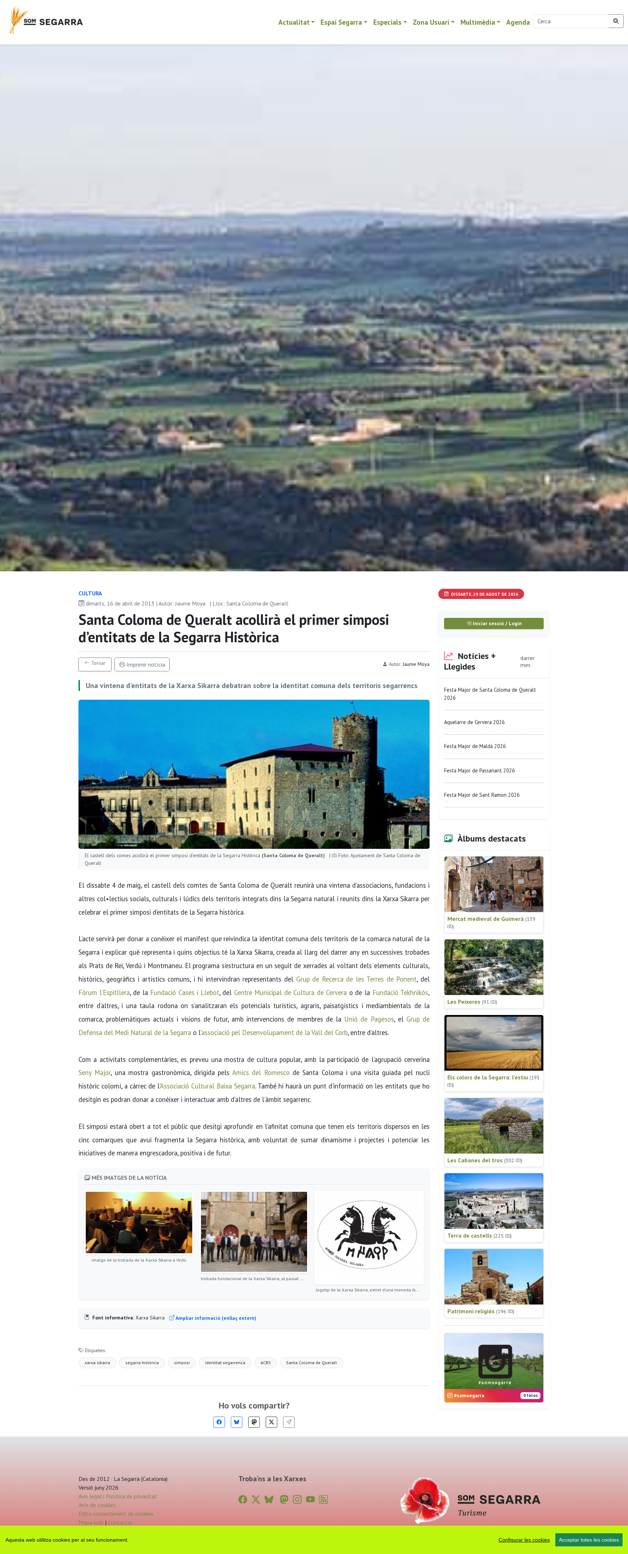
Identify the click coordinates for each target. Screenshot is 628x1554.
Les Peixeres (472, 1001)
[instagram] (297, 1499)
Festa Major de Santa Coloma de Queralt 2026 (490, 693)
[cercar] (616, 21)
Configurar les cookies (524, 1540)
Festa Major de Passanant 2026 (479, 770)
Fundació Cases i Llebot (184, 992)
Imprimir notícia (145, 664)
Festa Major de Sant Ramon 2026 (482, 794)
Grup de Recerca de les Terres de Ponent (356, 979)
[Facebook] (219, 1422)
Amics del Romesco (261, 1072)
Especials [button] (387, 22)
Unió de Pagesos (369, 1019)
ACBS (266, 1362)
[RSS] (323, 1499)
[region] (314, 1540)
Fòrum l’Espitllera (104, 992)
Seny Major (94, 1072)
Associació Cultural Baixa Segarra (207, 1086)
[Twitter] (271, 1422)
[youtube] (310, 1499)
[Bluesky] (236, 1422)
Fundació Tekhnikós (400, 992)
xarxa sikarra (97, 1362)
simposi (182, 1362)
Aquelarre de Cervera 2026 (474, 722)
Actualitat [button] (294, 22)
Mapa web (91, 1522)
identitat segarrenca (225, 1362)
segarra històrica (142, 1362)
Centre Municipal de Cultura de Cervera (290, 992)
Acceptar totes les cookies (589, 1540)
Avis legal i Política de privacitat (117, 1496)
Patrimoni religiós (480, 1311)
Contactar (120, 1522)
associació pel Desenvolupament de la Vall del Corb (274, 1032)
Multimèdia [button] (477, 22)
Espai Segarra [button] (341, 22)
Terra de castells (479, 1235)
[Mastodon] (254, 1422)
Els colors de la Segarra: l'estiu (493, 1081)
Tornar (97, 663)
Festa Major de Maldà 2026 (475, 746)
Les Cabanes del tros (484, 1160)
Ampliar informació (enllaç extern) (215, 1318)
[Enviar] (289, 1422)
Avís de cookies (97, 1505)
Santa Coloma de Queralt (311, 1362)
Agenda (518, 22)
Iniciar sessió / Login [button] (496, 623)
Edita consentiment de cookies (115, 1513)
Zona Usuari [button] (431, 22)
